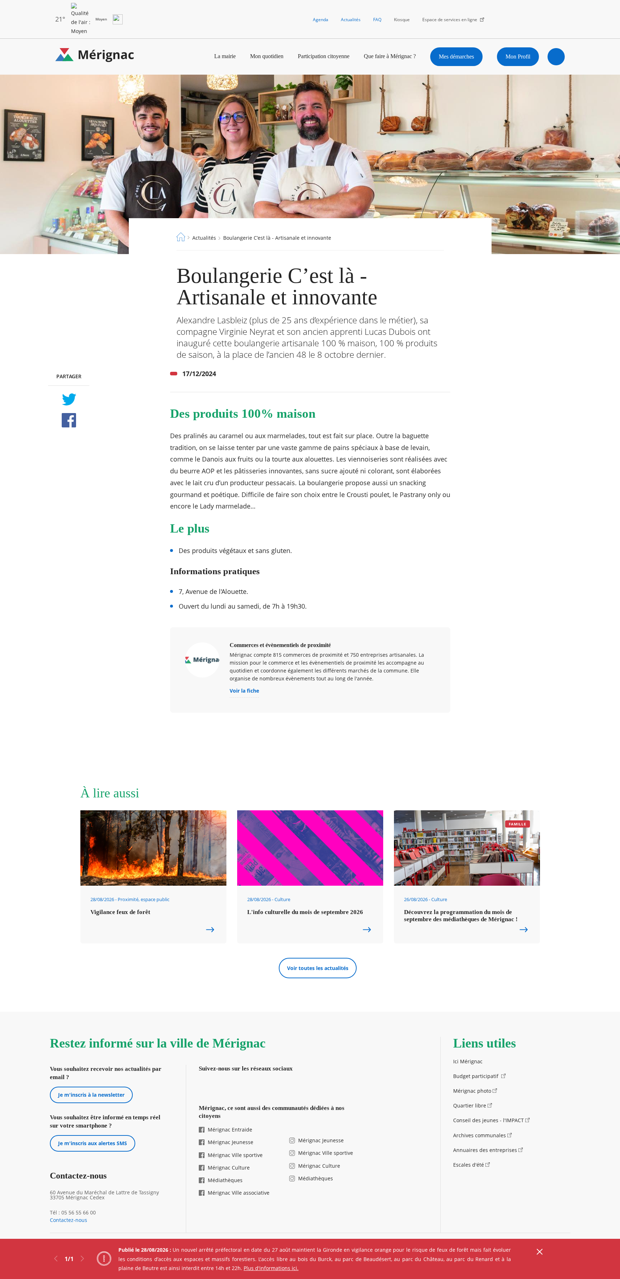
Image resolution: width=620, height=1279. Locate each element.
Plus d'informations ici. (271, 1268)
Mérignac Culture (229, 1167)
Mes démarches (456, 56)
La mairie (225, 56)
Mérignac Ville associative (238, 1192)
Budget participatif (476, 1076)
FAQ (377, 20)
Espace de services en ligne (449, 20)
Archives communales (479, 1135)
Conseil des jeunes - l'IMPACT (488, 1120)
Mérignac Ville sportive (235, 1155)
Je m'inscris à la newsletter (91, 1094)
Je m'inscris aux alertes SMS (92, 1143)
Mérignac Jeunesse (230, 1142)
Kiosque (402, 20)
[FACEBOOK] (68, 420)
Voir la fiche (244, 691)
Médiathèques (225, 1180)
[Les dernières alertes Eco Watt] (118, 19)
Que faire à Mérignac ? (390, 56)
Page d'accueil (181, 237)
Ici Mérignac (468, 1061)
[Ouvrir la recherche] (556, 56)
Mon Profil (518, 56)
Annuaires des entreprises (485, 1150)
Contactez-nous (68, 1220)
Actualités (351, 20)
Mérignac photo (472, 1090)
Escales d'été (468, 1164)
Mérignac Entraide (230, 1129)
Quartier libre (469, 1105)
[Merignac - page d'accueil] (94, 56)
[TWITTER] (68, 399)
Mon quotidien (266, 56)
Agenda (320, 20)
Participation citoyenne (323, 56)
